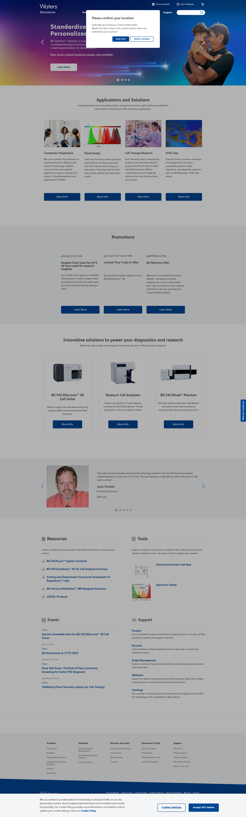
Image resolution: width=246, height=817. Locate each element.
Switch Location (142, 39)
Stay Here (121, 39)
